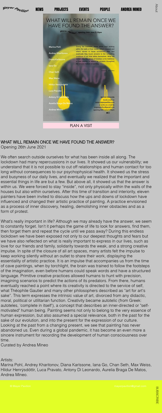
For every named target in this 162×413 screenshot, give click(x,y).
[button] (156, 8)
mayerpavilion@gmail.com (130, 386)
